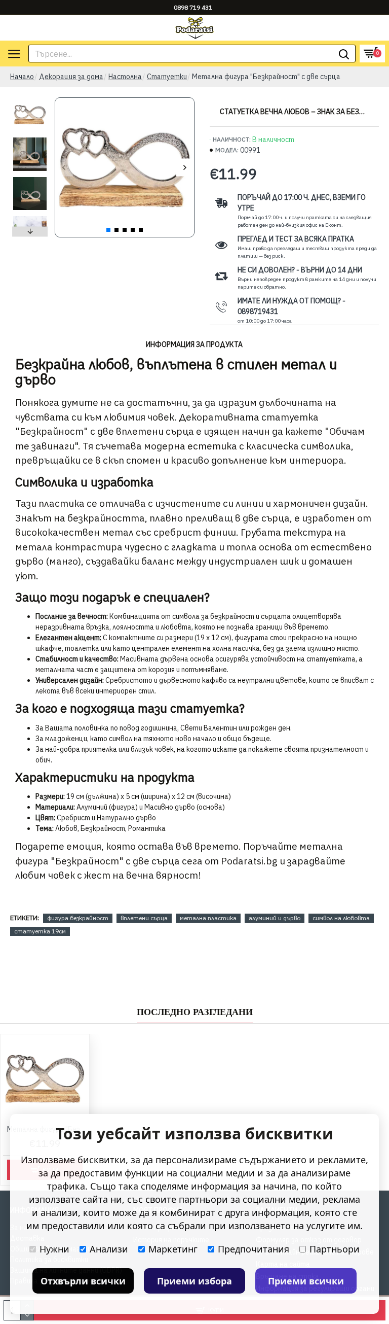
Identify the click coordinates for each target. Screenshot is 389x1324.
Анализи (109, 1249)
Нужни (54, 1249)
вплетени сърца (144, 918)
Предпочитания (253, 1249)
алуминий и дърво (274, 918)
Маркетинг (173, 1249)
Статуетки (167, 76)
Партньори (334, 1249)
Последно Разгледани (195, 1012)
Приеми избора (194, 1281)
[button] (64, 168)
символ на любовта (341, 918)
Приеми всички (306, 1281)
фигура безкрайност (77, 918)
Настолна (125, 76)
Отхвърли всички (83, 1281)
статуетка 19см (40, 931)
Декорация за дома (71, 76)
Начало (22, 76)
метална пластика (208, 918)
